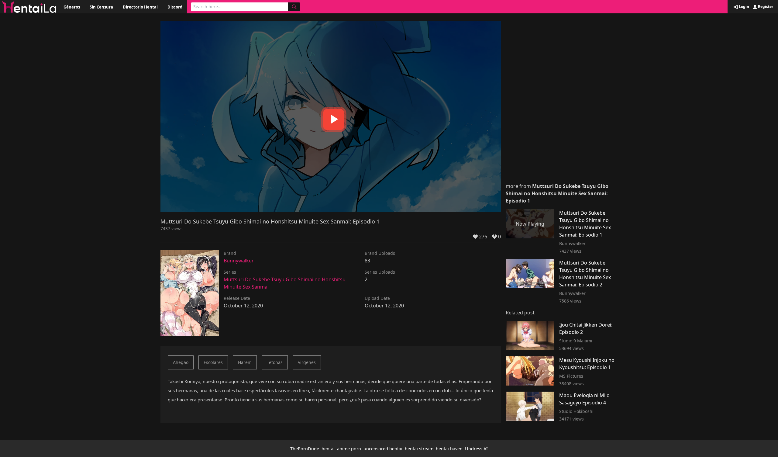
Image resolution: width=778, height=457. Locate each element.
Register (765, 6)
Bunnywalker (239, 260)
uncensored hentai (382, 449)
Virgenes (307, 362)
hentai (328, 449)
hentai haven (449, 449)
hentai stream (419, 449)
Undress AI (476, 449)
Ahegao (180, 362)
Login (743, 6)
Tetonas (275, 362)
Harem (245, 362)
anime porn (349, 449)
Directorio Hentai (140, 7)
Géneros (72, 7)
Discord (174, 7)
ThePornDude (304, 449)
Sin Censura (101, 7)
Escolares (213, 362)
